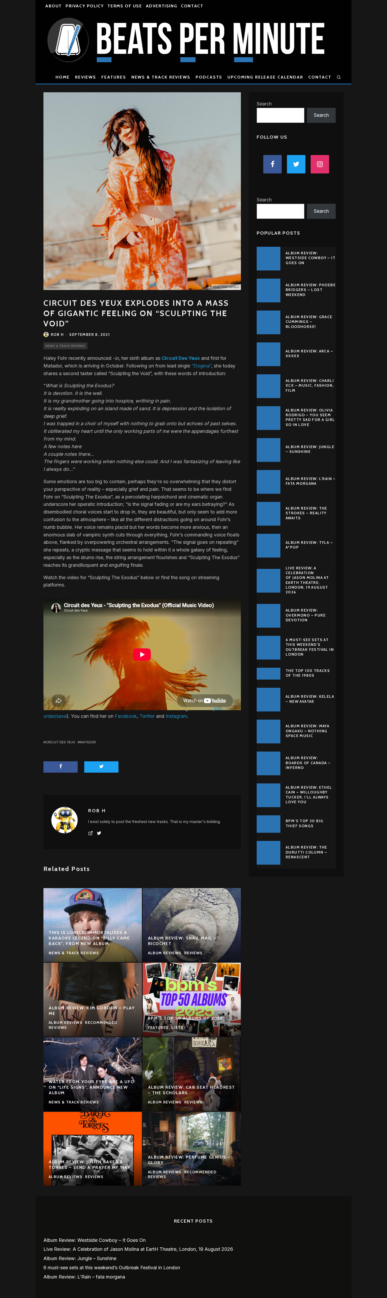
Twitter (147, 716)
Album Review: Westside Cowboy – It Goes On (310, 258)
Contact (192, 5)
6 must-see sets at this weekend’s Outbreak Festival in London (310, 647)
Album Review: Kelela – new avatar (310, 699)
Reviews (85, 77)
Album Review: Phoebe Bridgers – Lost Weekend (311, 290)
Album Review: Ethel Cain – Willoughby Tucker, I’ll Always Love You (309, 794)
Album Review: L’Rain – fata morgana (311, 481)
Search (264, 103)
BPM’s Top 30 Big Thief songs (304, 823)
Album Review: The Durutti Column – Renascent (306, 852)
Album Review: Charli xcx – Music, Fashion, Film (310, 385)
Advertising (161, 5)
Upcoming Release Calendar (265, 77)
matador (88, 742)
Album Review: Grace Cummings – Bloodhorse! (309, 321)
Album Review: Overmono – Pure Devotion (306, 615)
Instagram (176, 716)
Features (113, 77)
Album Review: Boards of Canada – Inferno (308, 762)
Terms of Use (124, 5)
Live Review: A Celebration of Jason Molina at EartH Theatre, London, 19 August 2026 (307, 580)
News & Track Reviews (160, 77)
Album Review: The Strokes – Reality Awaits (306, 513)
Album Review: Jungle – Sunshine (310, 449)
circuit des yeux (60, 742)
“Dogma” (201, 366)
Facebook (126, 716)
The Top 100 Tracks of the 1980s (308, 673)
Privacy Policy (85, 5)
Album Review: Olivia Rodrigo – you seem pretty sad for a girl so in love (310, 417)
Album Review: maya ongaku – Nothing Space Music (307, 731)
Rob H (57, 334)
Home (63, 77)
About (53, 5)
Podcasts (209, 77)
